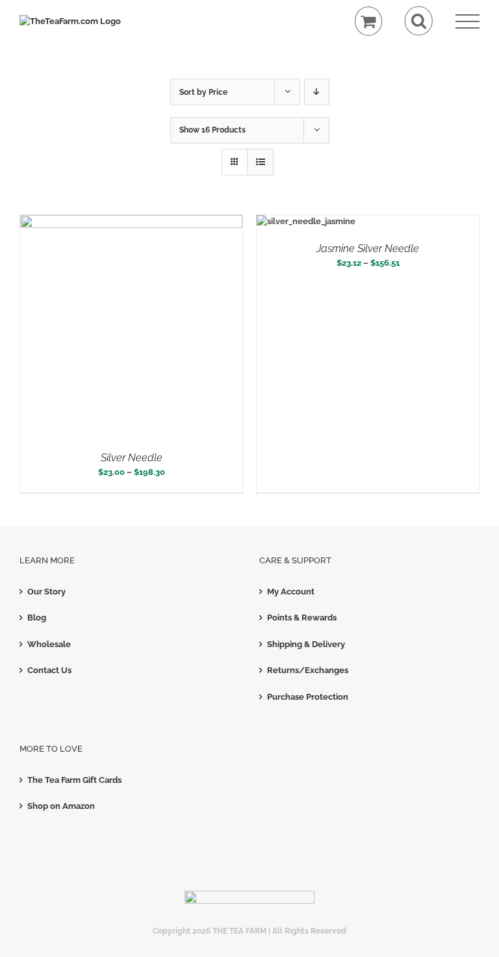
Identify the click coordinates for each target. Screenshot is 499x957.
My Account (290, 591)
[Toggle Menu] (467, 21)
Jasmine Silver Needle (367, 248)
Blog (36, 617)
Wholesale (49, 644)
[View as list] (260, 162)
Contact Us (49, 670)
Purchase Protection (307, 697)
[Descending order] (316, 92)
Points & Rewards (302, 617)
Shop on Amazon (61, 806)
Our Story (46, 591)
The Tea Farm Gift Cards (74, 780)
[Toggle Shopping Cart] (369, 21)
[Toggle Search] (419, 21)
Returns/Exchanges (307, 670)
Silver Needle (131, 458)
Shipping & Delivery (306, 644)
